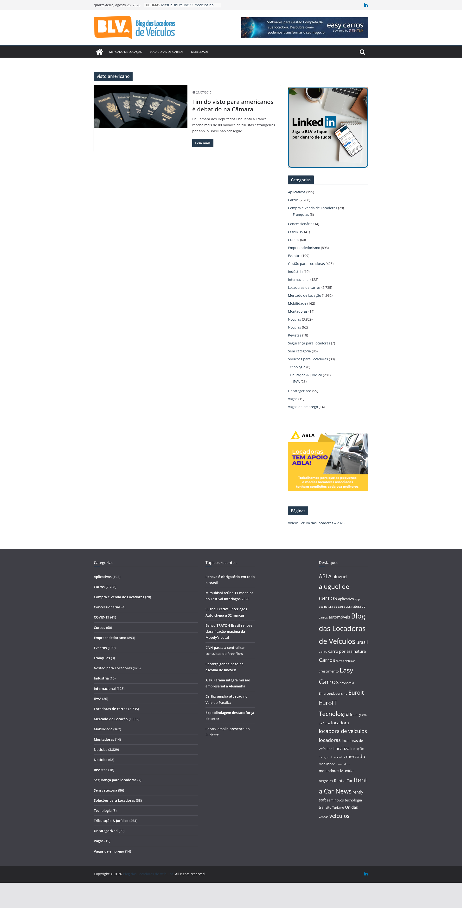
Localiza (341, 748)
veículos (339, 815)
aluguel (340, 576)
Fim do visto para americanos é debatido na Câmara (233, 105)
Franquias (301, 214)
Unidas (351, 807)
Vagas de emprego (303, 406)
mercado (355, 756)
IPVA (296, 381)
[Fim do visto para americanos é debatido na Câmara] (140, 106)
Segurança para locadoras (309, 343)
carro (323, 651)
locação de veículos (332, 757)
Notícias (294, 319)
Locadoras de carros (166, 52)
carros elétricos (345, 661)
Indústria (295, 271)
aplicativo (346, 598)
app (357, 599)
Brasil (362, 642)
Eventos (294, 255)
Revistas (294, 335)
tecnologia (353, 800)
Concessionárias (301, 224)
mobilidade (327, 764)
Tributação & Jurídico (305, 375)
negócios (326, 781)
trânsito (325, 807)
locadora (340, 723)
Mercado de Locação (125, 52)
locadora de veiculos (343, 731)
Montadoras (298, 311)
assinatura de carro (332, 607)
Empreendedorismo (304, 247)
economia (347, 683)
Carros (293, 200)
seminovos (335, 800)
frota (354, 714)
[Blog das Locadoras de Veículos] (99, 52)
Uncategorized (299, 391)
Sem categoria (299, 351)
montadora (343, 764)
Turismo (338, 807)
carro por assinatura (347, 651)
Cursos (293, 239)
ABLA (325, 576)
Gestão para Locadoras (306, 263)
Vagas (292, 399)
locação (357, 748)
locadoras (330, 740)
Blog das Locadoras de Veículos (342, 628)
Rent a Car (343, 780)
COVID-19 (295, 231)
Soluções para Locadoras (308, 359)
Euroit (356, 692)
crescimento (329, 671)
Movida (346, 770)
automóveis (339, 617)
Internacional (298, 279)
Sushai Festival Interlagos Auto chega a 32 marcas (186, 7)
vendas (323, 817)
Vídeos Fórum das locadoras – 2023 (316, 523)
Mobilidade (200, 52)
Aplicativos (296, 192)
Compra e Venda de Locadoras (312, 208)
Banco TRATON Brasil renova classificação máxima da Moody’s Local (228, 631)
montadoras (329, 770)
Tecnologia (296, 367)
